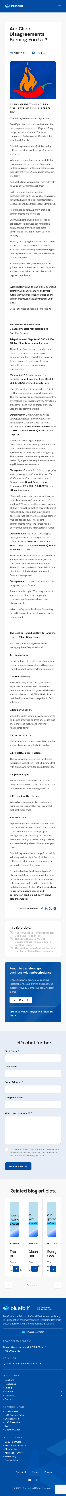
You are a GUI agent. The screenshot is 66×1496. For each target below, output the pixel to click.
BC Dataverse (12, 1419)
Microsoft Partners (14, 1453)
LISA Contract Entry (14, 1415)
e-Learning (10, 1456)
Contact (9, 1399)
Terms (35, 1472)
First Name (12, 1050)
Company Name (15, 1097)
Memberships (12, 1449)
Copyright (21, 1472)
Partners (9, 1391)
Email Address (14, 1081)
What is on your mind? (18, 1112)
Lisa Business (11, 1411)
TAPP (7, 1426)
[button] (8, 1285)
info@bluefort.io (35, 1331)
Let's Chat (19, 999)
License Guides (12, 1430)
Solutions (9, 1380)
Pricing (8, 1388)
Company (10, 1395)
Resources (10, 1384)
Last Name (12, 1066)
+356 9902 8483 (11, 1351)
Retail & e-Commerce (15, 1445)
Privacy (48, 1472)
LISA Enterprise (12, 1422)
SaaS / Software (13, 1442)
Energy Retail (11, 1460)
